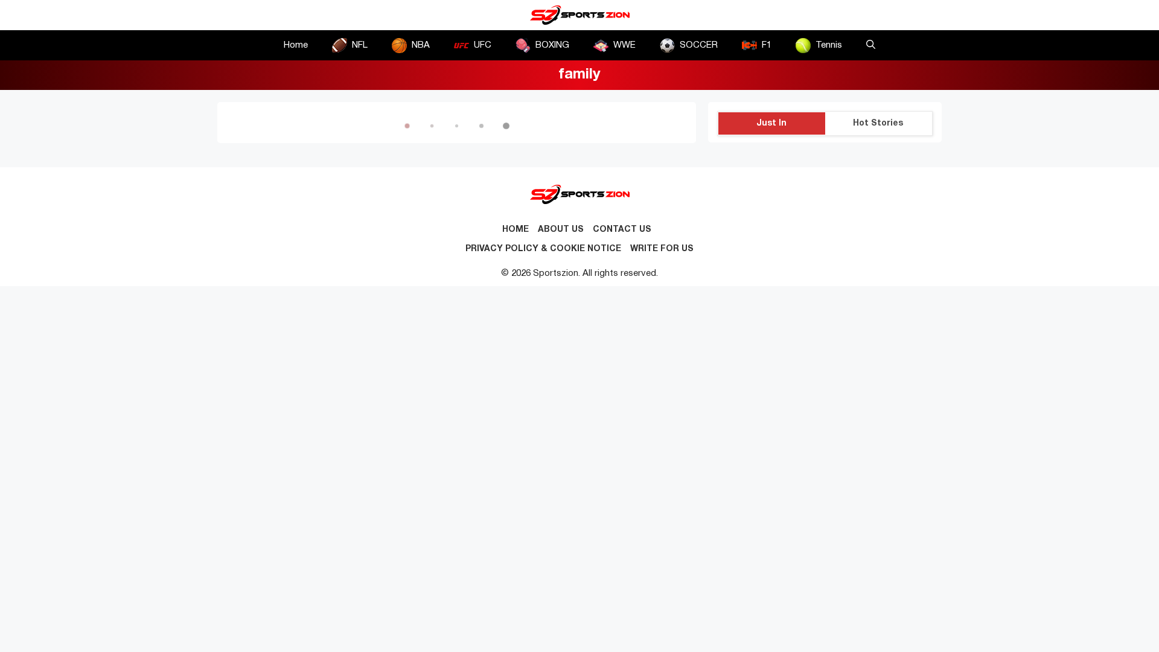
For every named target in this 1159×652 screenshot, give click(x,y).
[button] (870, 45)
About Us (561, 230)
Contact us (622, 230)
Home (296, 45)
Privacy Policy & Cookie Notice (543, 249)
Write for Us (662, 249)
